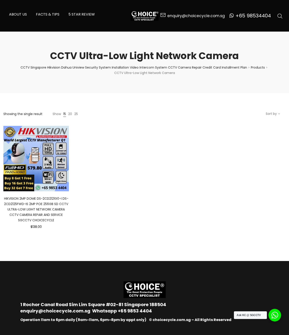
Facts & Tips (47, 14)
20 (70, 114)
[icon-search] (279, 15)
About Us (18, 14)
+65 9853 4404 (135, 311)
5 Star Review (81, 14)
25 (76, 114)
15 (64, 114)
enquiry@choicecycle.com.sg (55, 311)
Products (258, 67)
